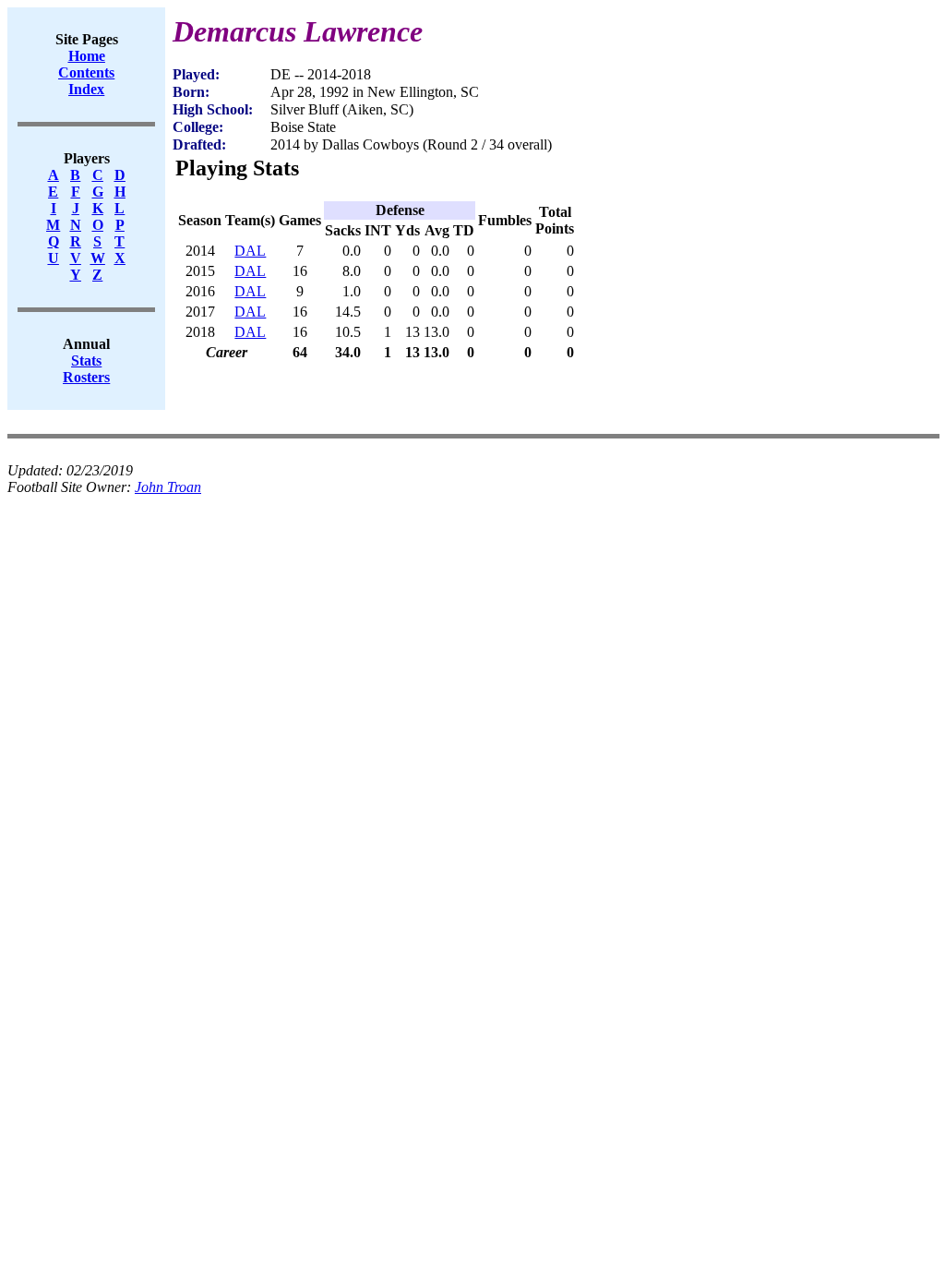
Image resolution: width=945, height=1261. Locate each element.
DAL (250, 250)
